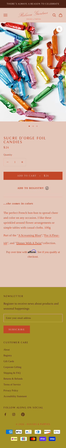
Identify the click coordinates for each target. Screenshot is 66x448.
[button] (54, 15)
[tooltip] (47, 188)
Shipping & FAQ (12, 373)
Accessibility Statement (15, 396)
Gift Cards (9, 361)
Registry (8, 355)
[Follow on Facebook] (5, 414)
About (7, 349)
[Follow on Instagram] (13, 414)
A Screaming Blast (29, 235)
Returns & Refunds (13, 378)
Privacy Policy (11, 390)
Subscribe (17, 329)
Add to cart (38, 175)
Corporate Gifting (12, 367)
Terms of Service (12, 384)
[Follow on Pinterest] (23, 414)
